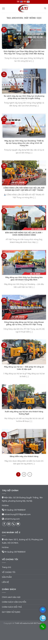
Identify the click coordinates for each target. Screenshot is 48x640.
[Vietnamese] (18, 2)
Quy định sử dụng (11, 612)
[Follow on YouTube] (18, 524)
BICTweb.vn (39, 623)
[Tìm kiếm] (45, 8)
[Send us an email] (9, 524)
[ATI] (24, 8)
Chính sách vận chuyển (14, 602)
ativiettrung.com (12, 518)
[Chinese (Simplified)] (24, 2)
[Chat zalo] (43, 618)
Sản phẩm (7, 577)
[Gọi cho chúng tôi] (43, 627)
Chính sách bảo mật (11, 597)
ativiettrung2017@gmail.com (17, 514)
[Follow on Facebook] (4, 524)
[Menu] (3, 8)
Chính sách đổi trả (12, 607)
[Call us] (13, 524)
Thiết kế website (22, 623)
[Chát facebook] (43, 610)
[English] (21, 2)
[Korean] (28, 2)
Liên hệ (5, 582)
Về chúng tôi (8, 572)
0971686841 (19, 510)
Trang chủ (6, 567)
